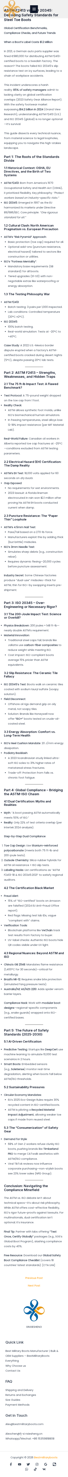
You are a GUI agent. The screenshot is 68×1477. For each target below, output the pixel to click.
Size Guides (12, 1400)
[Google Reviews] (45, 1464)
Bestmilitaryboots (45, 1457)
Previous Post (34, 1278)
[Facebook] (11, 1464)
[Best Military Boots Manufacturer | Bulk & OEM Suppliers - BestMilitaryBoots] (12, 9)
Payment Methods (17, 1405)
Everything (12, 1361)
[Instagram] (37, 1464)
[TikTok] (35, 1469)
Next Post (34, 1285)
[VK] (44, 1469)
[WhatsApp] (26, 1469)
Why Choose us (15, 1366)
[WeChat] (54, 1464)
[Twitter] (28, 1464)
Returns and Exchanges (20, 1395)
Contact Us (12, 1371)
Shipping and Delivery (19, 1390)
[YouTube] (19, 1464)
